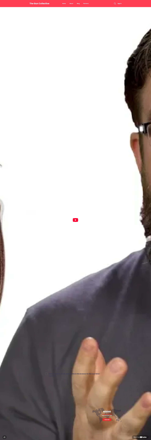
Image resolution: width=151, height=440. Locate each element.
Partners (86, 3)
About (71, 3)
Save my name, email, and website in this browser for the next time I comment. (74, 375)
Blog (78, 3)
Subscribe (106, 419)
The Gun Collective (39, 3)
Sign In (120, 3)
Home (64, 3)
